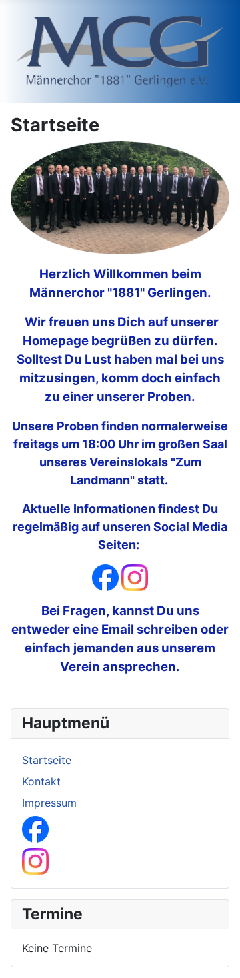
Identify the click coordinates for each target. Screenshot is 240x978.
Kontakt (41, 781)
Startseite (46, 760)
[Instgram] (134, 577)
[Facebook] (105, 577)
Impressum (49, 802)
